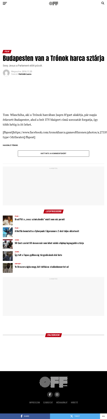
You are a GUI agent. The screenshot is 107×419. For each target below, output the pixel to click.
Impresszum (34, 402)
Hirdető (74, 402)
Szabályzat (48, 402)
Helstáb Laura (25, 74)
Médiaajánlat (62, 402)
